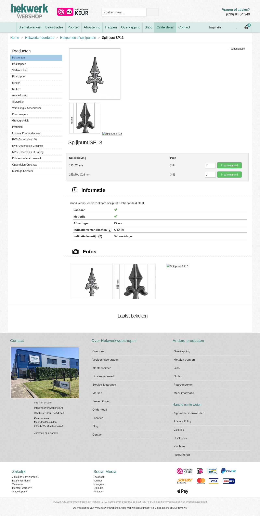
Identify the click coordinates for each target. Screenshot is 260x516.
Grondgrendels (20, 120)
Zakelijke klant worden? (25, 477)
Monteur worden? (22, 488)
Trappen (111, 27)
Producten (21, 51)
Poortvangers (20, 114)
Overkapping (130, 27)
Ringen (16, 82)
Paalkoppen (19, 63)
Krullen (16, 89)
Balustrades (54, 27)
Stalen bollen (19, 70)
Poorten (73, 27)
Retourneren (182, 454)
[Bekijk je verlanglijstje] (237, 27)
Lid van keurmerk (103, 376)
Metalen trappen (184, 359)
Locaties (97, 418)
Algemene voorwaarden (189, 413)
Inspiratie (214, 27)
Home (14, 37)
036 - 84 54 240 (43, 402)
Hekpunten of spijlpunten (78, 37)
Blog (95, 426)
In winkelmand (229, 165)
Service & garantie (104, 384)
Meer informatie (184, 393)
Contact (184, 27)
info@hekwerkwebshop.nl (48, 408)
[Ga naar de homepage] (12, 27)
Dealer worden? (21, 480)
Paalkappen (19, 76)
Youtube (98, 480)
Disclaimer (180, 438)
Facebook (98, 477)
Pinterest (98, 491)
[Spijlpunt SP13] (94, 99)
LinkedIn (98, 488)
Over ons (98, 351)
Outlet (177, 376)
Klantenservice (101, 368)
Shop (148, 27)
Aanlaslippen (19, 95)
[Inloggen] (228, 27)
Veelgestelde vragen (105, 359)
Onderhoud (99, 409)
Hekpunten (18, 57)
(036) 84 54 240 (238, 14)
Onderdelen (165, 27)
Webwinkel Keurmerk (138, 507)
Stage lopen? (19, 491)
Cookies (179, 429)
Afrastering (92, 27)
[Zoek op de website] (152, 12)
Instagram (98, 484)
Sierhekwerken (29, 27)
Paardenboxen (183, 384)
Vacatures (17, 484)
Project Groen (101, 401)
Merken (97, 393)
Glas (177, 368)
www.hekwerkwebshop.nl (109, 507)
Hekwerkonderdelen (39, 37)
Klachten (179, 446)
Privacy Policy (182, 421)
